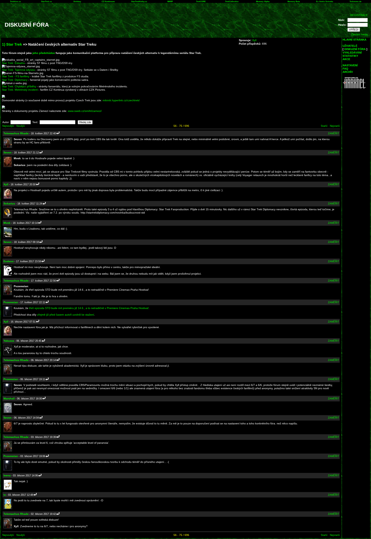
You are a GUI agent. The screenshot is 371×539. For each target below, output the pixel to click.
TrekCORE (201, 1)
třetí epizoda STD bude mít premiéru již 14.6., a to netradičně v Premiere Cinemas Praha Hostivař (89, 308)
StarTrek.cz (46, 1)
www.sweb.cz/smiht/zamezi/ (85, 110)
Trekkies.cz (15, 1)
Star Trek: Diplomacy (14, 79)
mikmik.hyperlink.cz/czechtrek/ (121, 100)
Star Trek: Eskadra (13, 63)
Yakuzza (8, 340)
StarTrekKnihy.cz (139, 1)
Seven (7, 152)
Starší (324, 125)
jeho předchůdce (43, 52)
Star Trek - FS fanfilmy (15, 76)
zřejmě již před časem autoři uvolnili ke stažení (65, 314)
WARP (170, 1)
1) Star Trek (12, 44)
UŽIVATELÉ (350, 45)
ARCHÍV (348, 71)
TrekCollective (232, 1)
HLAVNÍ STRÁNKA (354, 39)
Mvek (6, 222)
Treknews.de (356, 1)
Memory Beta (294, 1)
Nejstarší (335, 125)
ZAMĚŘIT (333, 133)
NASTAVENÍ (350, 65)
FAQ (345, 68)
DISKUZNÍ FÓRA (355, 49)
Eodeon (8, 261)
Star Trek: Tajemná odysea (18, 69)
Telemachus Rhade (16, 133)
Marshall (9, 398)
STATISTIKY (350, 55)
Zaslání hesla (359, 34)
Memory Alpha (263, 1)
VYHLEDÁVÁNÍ (352, 52)
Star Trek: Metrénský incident (20, 89)
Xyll (254, 40)
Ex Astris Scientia (324, 1)
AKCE (346, 59)
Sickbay (77, 1)
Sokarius (9, 203)
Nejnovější (8, 125)
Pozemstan (10, 302)
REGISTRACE (359, 15)
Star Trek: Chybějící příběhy (19, 86)
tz (4, 494)
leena (7, 475)
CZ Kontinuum (108, 1)
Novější (20, 125)
